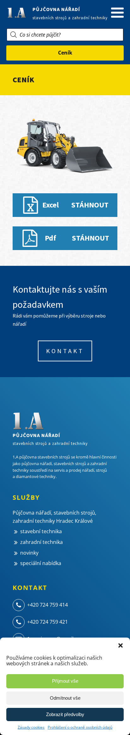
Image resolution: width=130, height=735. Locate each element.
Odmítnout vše (65, 698)
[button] (120, 645)
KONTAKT (65, 351)
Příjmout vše (65, 681)
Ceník (65, 52)
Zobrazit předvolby (65, 714)
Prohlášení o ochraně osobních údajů (80, 727)
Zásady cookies (31, 727)
